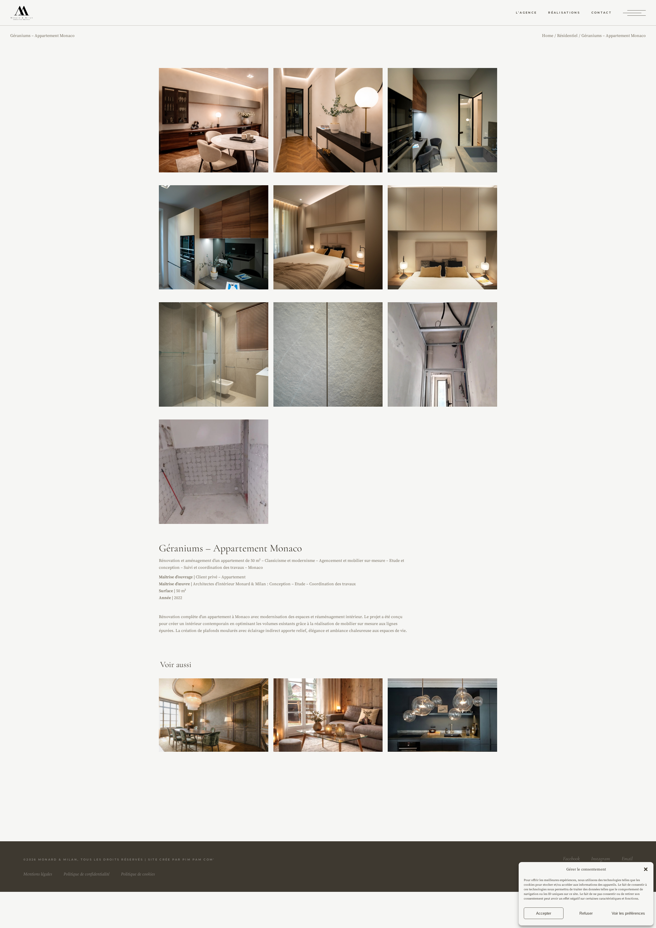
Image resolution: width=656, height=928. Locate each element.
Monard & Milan (57, 859)
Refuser (586, 913)
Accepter (543, 913)
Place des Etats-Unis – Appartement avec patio (214, 719)
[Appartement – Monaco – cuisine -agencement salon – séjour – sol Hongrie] (213, 120)
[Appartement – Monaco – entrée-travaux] (442, 354)
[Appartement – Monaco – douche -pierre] (213, 354)
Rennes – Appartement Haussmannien (442, 721)
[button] (645, 869)
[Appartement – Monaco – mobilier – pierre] (328, 354)
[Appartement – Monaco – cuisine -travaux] (213, 471)
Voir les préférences (628, 913)
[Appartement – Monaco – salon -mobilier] (442, 237)
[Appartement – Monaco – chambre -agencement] (328, 237)
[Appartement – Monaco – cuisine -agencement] (442, 120)
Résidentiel (213, 712)
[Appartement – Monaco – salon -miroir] (213, 237)
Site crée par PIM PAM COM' (181, 859)
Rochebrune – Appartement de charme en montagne (328, 720)
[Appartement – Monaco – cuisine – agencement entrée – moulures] (328, 120)
